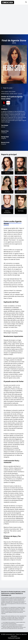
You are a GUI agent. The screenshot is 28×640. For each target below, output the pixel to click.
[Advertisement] (14, 20)
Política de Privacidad (14, 638)
